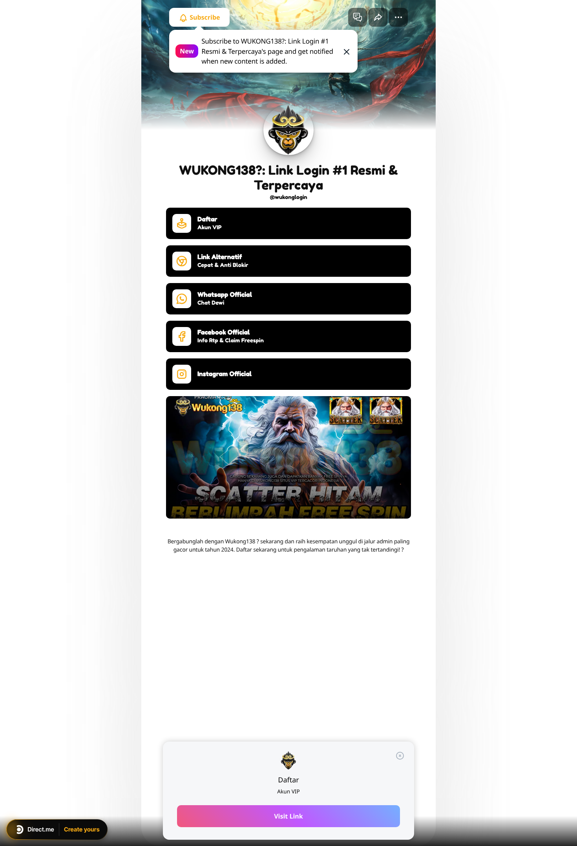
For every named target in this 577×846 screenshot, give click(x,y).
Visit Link (288, 816)
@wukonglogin (288, 197)
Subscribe (204, 17)
